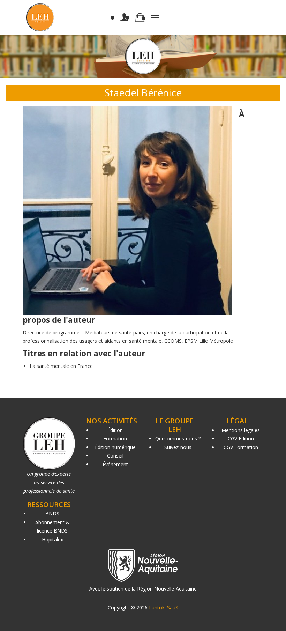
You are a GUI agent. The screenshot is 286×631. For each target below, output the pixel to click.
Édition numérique (115, 447)
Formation (115, 438)
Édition (115, 430)
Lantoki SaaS (163, 607)
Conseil (115, 455)
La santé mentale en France (61, 366)
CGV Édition (241, 438)
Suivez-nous (177, 447)
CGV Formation (241, 447)
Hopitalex (52, 539)
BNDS (52, 513)
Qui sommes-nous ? (178, 438)
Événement (115, 464)
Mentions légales (240, 430)
